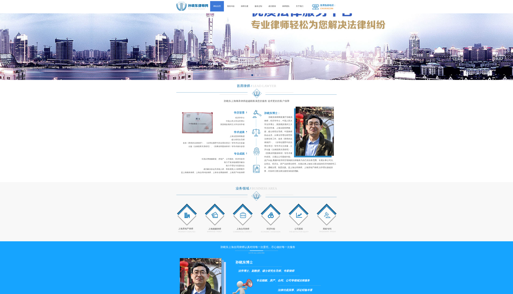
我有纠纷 (231, 6)
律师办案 (244, 6)
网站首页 (217, 6)
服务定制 (258, 6)
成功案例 (272, 6)
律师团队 (286, 6)
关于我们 (299, 6)
